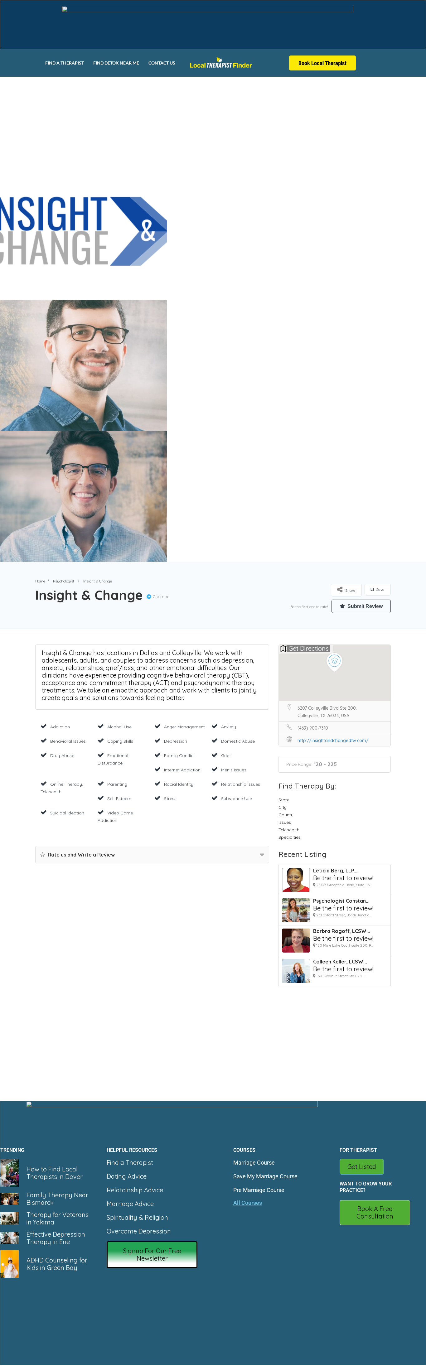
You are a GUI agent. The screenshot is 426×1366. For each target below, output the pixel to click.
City (282, 807)
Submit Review (364, 606)
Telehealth (288, 830)
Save (379, 589)
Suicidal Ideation (67, 813)
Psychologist (63, 581)
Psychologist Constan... (341, 901)
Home (40, 581)
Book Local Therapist (322, 63)
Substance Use (236, 798)
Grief (226, 755)
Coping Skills (120, 741)
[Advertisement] (213, 123)
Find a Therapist (64, 62)
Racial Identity (178, 784)
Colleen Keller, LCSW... (340, 961)
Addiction (60, 727)
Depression (175, 741)
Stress (170, 798)
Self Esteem (119, 798)
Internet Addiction (182, 770)
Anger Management (184, 727)
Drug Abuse (62, 755)
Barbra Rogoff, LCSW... (341, 931)
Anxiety (228, 727)
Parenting (117, 784)
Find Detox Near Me (116, 62)
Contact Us (161, 62)
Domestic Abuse (238, 741)
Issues (284, 822)
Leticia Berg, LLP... (335, 870)
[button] (152, 1254)
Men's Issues (233, 770)
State (283, 800)
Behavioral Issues (68, 741)
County (285, 815)
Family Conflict (179, 755)
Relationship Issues (240, 784)
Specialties (289, 837)
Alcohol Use (119, 727)
